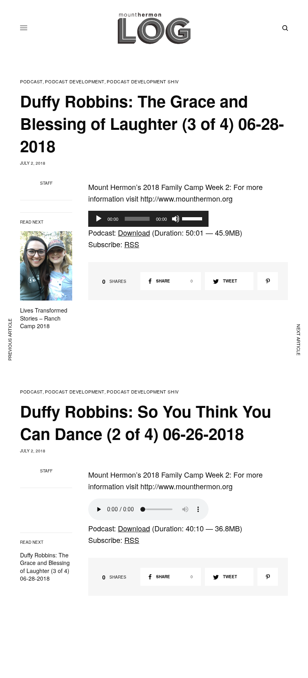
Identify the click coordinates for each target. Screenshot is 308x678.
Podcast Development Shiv (142, 81)
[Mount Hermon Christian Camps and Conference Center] (154, 28)
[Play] (99, 219)
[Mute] (176, 219)
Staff (46, 183)
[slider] (193, 218)
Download (134, 232)
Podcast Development (74, 81)
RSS (131, 244)
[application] (148, 219)
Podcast (31, 81)
